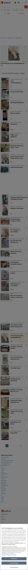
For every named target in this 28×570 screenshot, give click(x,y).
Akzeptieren (14, 558)
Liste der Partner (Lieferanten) (8, 554)
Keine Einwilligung (14, 563)
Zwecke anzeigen (14, 567)
